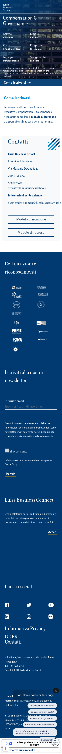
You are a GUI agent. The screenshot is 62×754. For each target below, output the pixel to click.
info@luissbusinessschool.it (26, 670)
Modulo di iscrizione (31, 219)
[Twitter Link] (29, 605)
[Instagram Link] (29, 617)
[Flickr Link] (50, 617)
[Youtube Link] (51, 605)
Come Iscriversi (15, 82)
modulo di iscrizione (43, 117)
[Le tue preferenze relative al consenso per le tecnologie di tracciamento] (6, 748)
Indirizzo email (14, 401)
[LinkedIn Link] (7, 617)
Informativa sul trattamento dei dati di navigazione (28, 460)
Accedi (52, 532)
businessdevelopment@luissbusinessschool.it (34, 203)
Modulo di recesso (31, 232)
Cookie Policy (11, 464)
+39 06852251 (16, 666)
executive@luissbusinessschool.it (27, 188)
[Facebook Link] (7, 605)
